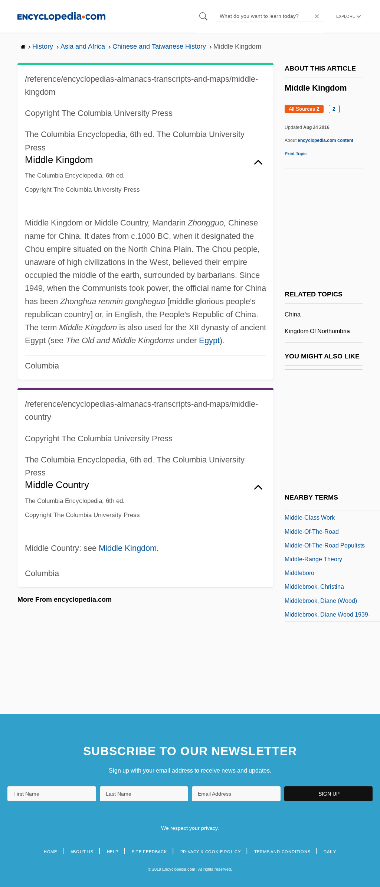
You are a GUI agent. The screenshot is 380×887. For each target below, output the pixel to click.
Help (112, 851)
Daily (330, 851)
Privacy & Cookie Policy (210, 851)
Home (50, 851)
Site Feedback (149, 851)
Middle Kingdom (128, 548)
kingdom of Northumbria (317, 331)
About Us (82, 851)
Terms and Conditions (282, 851)
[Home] (61, 16)
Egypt (209, 340)
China (293, 314)
